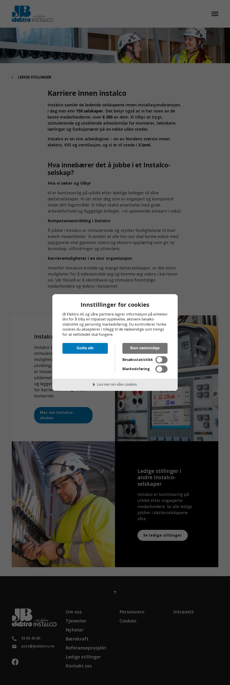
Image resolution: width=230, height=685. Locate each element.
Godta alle (85, 348)
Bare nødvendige (145, 348)
